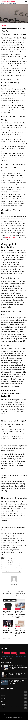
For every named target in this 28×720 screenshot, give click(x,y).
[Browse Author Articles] (14, 579)
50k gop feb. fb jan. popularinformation (10, 563)
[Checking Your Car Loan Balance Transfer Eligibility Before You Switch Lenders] (20, 606)
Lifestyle (3, 705)
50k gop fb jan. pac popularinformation (10, 560)
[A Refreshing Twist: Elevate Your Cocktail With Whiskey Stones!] (4, 674)
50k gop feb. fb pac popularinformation (10, 565)
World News (4, 692)
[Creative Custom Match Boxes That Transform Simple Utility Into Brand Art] (20, 623)
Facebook (4, 569)
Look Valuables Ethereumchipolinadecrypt (10, 594)
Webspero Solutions (17, 717)
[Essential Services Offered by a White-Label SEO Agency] (8, 623)
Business (4, 25)
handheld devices (11, 237)
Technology (3, 698)
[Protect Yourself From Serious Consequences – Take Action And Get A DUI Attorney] (4, 667)
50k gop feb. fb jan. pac (7, 562)
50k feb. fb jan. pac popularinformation (13, 558)
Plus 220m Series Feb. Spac (20, 594)
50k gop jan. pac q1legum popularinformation (11, 567)
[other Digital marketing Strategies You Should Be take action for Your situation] (4, 682)
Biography (3, 701)
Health (2, 708)
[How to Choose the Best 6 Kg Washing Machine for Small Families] (8, 606)
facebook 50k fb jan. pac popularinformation (11, 571)
